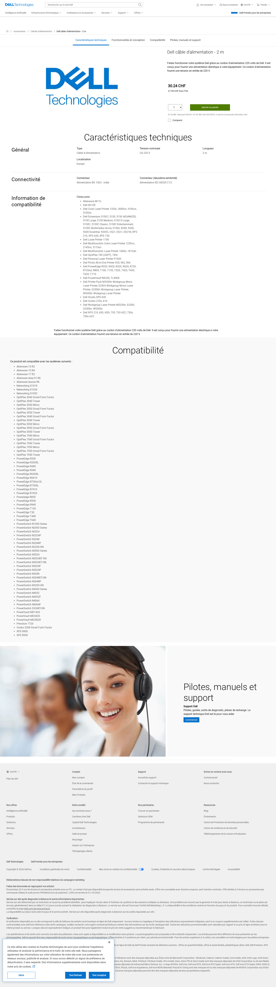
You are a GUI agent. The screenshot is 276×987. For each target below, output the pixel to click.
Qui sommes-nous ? (82, 811)
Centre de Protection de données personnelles (226, 822)
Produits (10, 816)
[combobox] (94, 4)
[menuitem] (46, 13)
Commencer (191, 720)
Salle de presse (79, 834)
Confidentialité (84, 869)
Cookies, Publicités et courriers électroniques (173, 869)
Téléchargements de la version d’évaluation (225, 834)
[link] (228, 4)
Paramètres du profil (82, 789)
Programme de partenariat (151, 822)
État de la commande (82, 783)
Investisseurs (78, 828)
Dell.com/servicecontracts (37, 908)
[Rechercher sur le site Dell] (140, 4)
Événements (210, 816)
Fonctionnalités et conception (128, 40)
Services (10, 828)
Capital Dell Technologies (84, 822)
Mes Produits (78, 795)
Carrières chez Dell (81, 816)
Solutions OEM (145, 816)
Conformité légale (211, 869)
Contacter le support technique (153, 783)
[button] (206, 4)
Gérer (21, 975)
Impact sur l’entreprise (83, 845)
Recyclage (77, 839)
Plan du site (12, 778)
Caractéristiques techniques (91, 40)
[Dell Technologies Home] (19, 4)
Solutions (11, 822)
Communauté (210, 777)
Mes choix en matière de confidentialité (118, 869)
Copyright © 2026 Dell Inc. (19, 869)
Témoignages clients (82, 851)
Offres (9, 834)
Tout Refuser (75, 975)
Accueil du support (147, 777)
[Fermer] (109, 942)
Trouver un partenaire (148, 811)
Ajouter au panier (210, 107)
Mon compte (78, 777)
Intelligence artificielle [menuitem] (15, 13)
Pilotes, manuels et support (185, 40)
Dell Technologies (14, 861)
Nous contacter (211, 783)
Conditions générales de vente (54, 869)
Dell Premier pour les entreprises (255, 13)
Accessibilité (234, 869)
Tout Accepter (99, 975)
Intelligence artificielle (16, 811)
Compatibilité (157, 40)
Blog (206, 811)
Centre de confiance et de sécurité (220, 828)
